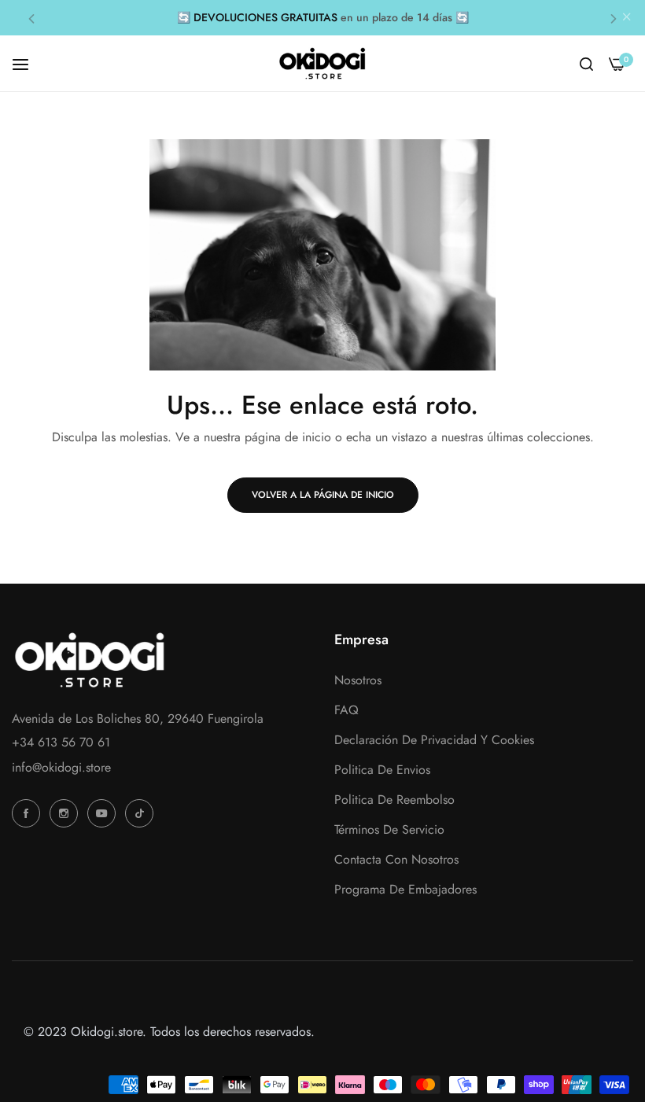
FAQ (346, 710)
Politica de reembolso (394, 800)
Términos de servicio (389, 829)
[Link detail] (28, 813)
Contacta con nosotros (396, 859)
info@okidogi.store (61, 767)
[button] (31, 18)
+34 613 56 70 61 (61, 742)
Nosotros (357, 680)
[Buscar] (586, 64)
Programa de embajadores (405, 889)
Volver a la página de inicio (323, 495)
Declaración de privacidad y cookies (434, 740)
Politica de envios (382, 770)
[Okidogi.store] (322, 63)
